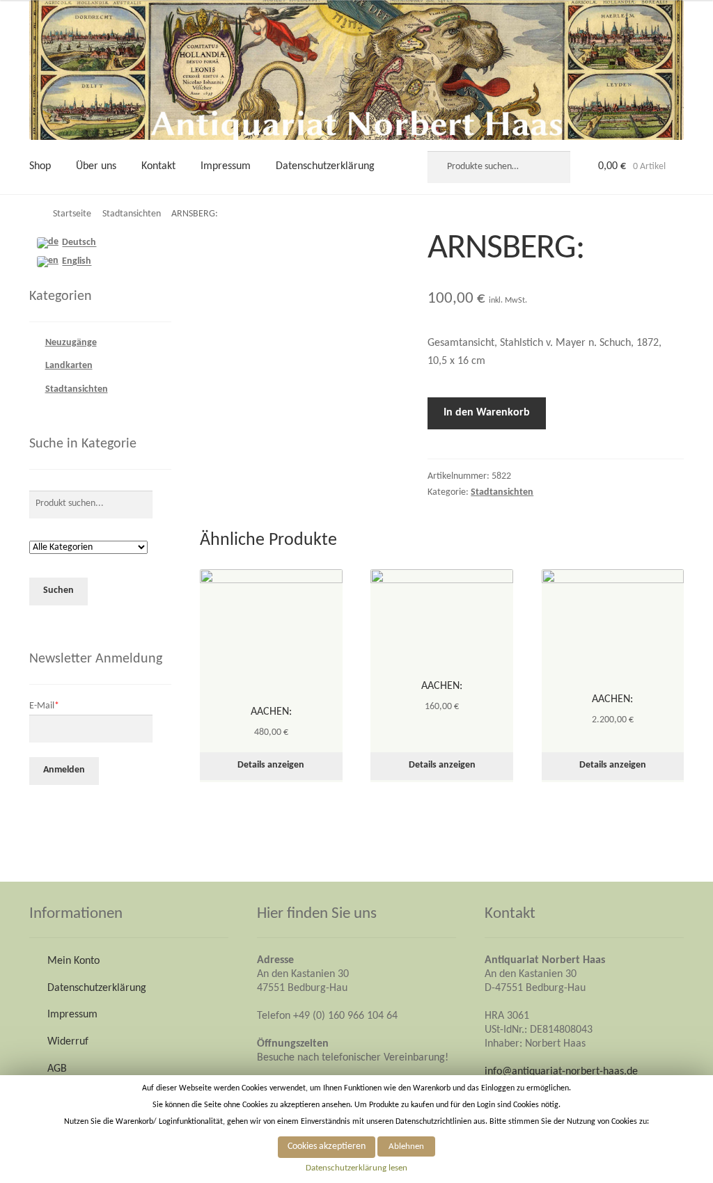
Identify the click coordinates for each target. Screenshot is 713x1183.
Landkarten (69, 365)
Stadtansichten (131, 214)
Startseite (72, 214)
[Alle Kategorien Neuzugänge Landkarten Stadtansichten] (88, 548)
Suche (556, 167)
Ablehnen (406, 1146)
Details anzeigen (270, 765)
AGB (57, 1068)
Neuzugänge (71, 343)
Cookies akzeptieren (327, 1146)
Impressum (226, 166)
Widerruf (67, 1041)
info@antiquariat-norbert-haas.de (561, 1071)
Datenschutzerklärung (325, 166)
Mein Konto (73, 961)
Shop (40, 166)
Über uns (96, 166)
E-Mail (44, 706)
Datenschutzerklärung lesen (356, 1168)
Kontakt (158, 166)
